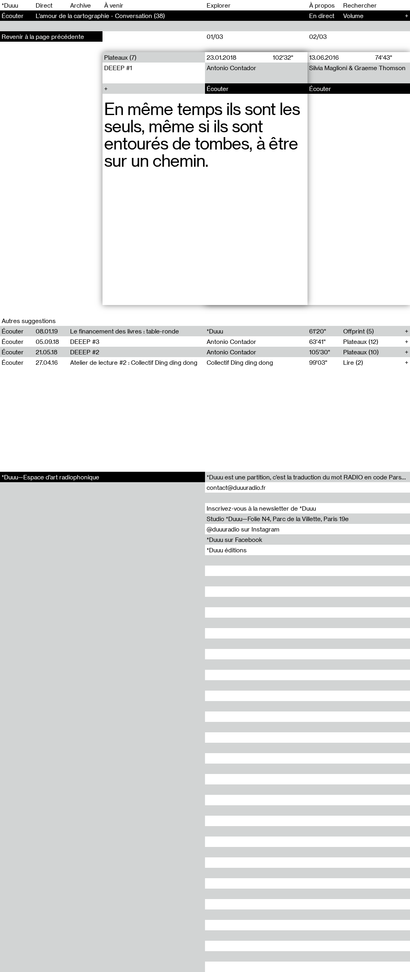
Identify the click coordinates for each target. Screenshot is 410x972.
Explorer (219, 5)
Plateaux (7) (120, 57)
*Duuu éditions (227, 550)
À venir (113, 5)
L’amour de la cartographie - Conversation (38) (100, 15)
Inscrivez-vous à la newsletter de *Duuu (261, 508)
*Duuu (10, 5)
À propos (322, 5)
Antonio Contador (231, 67)
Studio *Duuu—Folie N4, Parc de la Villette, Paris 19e (278, 518)
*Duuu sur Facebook (234, 539)
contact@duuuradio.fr (236, 487)
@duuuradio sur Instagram (243, 529)
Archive (80, 5)
